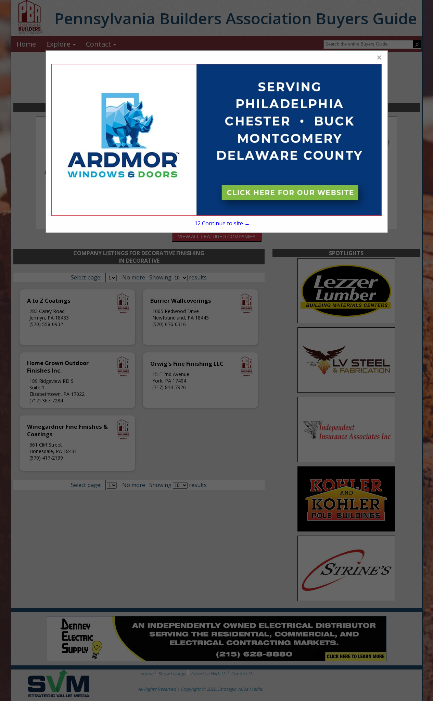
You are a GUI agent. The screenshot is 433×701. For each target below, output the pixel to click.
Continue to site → (222, 223)
